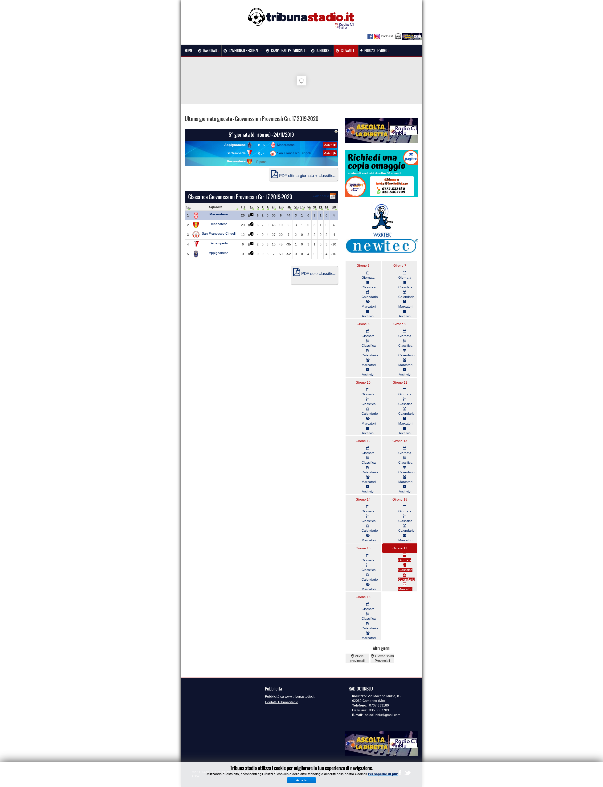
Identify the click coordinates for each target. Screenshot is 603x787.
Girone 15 (399, 499)
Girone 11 (400, 382)
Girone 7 (399, 265)
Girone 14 (363, 499)
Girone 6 (363, 265)
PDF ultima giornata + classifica (306, 175)
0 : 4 (261, 153)
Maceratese (285, 145)
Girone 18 (363, 597)
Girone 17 (399, 548)
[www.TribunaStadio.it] (301, 18)
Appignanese (235, 145)
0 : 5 (261, 145)
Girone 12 (363, 441)
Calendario (321, 196)
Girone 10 (363, 382)
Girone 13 (399, 441)
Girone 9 (399, 324)
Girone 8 (363, 324)
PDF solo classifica (317, 273)
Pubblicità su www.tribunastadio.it (289, 696)
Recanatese (237, 161)
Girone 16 (363, 548)
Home (188, 50)
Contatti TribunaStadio (281, 702)
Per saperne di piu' (383, 774)
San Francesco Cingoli (293, 153)
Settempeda (237, 153)
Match (328, 145)
